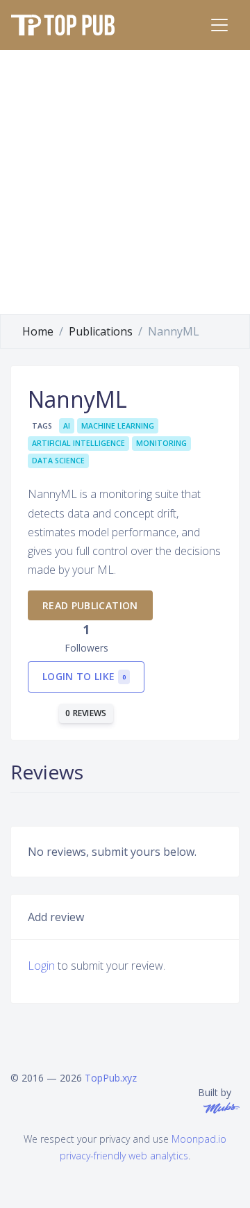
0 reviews (86, 713)
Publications (101, 331)
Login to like (84, 676)
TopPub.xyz (111, 1077)
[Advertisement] (125, 182)
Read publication (90, 605)
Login (41, 965)
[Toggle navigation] (219, 25)
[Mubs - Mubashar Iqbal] (219, 1107)
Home (37, 331)
